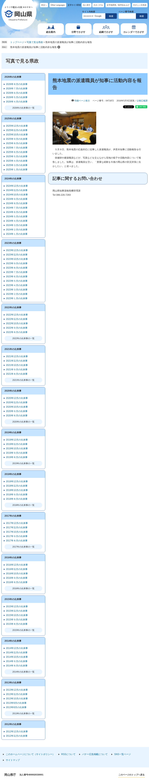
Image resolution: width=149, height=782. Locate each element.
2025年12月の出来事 (17, 126)
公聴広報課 (142, 100)
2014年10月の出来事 (17, 657)
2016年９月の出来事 (17, 578)
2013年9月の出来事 (16, 703)
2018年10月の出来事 (17, 490)
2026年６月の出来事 (17, 93)
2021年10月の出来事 (17, 365)
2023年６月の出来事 (17, 276)
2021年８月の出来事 (17, 374)
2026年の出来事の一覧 (23, 108)
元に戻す (86, 5)
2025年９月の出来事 (17, 139)
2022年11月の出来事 (17, 319)
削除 (58, 47)
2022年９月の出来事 (17, 328)
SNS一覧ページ (122, 754)
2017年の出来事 (13, 516)
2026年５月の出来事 (17, 97)
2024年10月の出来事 (17, 194)
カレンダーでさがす (133, 32)
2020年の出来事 (13, 391)
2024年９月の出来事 (17, 199)
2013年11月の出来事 (17, 694)
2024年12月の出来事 (17, 186)
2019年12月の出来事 (17, 440)
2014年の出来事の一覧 (23, 672)
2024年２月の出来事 (17, 229)
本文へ (44, 5)
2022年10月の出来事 (17, 323)
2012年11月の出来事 (17, 736)
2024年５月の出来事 (17, 216)
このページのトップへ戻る (131, 774)
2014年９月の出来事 (17, 661)
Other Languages (58, 5)
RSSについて (68, 754)
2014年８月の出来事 (17, 665)
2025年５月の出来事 (17, 156)
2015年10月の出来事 (17, 615)
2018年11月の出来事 (17, 486)
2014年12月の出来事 (17, 648)
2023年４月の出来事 (17, 285)
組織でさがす (106, 32)
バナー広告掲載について (95, 754)
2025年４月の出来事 (17, 161)
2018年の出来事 (13, 474)
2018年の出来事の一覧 (23, 505)
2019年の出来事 (13, 432)
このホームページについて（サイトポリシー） (30, 754)
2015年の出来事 (13, 599)
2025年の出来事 (13, 118)
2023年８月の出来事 (17, 268)
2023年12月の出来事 (17, 250)
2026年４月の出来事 (17, 101)
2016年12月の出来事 (17, 565)
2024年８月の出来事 (17, 203)
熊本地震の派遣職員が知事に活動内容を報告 (33, 47)
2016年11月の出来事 (17, 569)
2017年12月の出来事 (17, 523)
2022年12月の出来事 (17, 314)
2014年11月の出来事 (17, 652)
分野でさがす (78, 32)
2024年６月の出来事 (17, 212)
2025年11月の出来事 (17, 130)
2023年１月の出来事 (17, 298)
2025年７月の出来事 (17, 147)
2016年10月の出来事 (17, 573)
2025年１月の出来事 (17, 169)
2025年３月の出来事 (17, 165)
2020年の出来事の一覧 (23, 421)
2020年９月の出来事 (17, 411)
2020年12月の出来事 (17, 398)
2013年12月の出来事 (17, 690)
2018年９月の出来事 (17, 494)
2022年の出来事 (13, 307)
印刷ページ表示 (82, 100)
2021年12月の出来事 (17, 356)
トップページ (17, 42)
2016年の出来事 (13, 557)
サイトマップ (13, 760)
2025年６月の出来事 (17, 152)
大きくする (98, 5)
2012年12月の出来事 (17, 731)
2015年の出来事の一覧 (23, 630)
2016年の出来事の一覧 (23, 588)
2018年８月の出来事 (17, 499)
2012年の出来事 (13, 724)
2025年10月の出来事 (17, 134)
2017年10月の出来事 (17, 532)
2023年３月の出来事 (17, 289)
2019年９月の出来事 (17, 453)
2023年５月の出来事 (17, 281)
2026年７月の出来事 (17, 88)
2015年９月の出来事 (17, 619)
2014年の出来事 (13, 641)
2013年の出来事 (13, 682)
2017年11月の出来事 (17, 527)
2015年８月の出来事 (17, 624)
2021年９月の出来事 (17, 369)
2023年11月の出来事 (17, 254)
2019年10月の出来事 (17, 448)
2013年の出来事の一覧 (23, 713)
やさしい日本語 (139, 5)
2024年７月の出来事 (17, 208)
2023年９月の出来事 (17, 263)
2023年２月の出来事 (17, 294)
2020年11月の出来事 (17, 402)
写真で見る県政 (35, 42)
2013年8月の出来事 (16, 707)
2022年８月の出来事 (17, 332)
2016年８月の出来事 (17, 582)
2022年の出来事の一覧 (23, 338)
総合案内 (50, 32)
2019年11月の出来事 (17, 444)
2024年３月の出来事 (17, 225)
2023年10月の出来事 (17, 259)
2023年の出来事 (13, 243)
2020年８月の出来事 (17, 415)
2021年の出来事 (13, 349)
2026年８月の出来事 (17, 84)
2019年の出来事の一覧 (23, 463)
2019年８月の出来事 (17, 457)
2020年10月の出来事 (17, 407)
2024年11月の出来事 (17, 190)
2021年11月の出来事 (17, 361)
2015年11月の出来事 (17, 611)
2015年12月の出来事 (17, 606)
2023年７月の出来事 (17, 272)
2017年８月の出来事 (17, 540)
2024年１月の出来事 (17, 234)
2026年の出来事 (13, 77)
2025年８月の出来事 (17, 143)
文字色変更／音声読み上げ (118, 5)
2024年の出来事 (13, 178)
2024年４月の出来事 (17, 221)
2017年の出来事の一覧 (23, 546)
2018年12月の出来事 (17, 481)
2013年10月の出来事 (17, 698)
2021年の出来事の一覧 (23, 380)
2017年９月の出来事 (17, 536)
